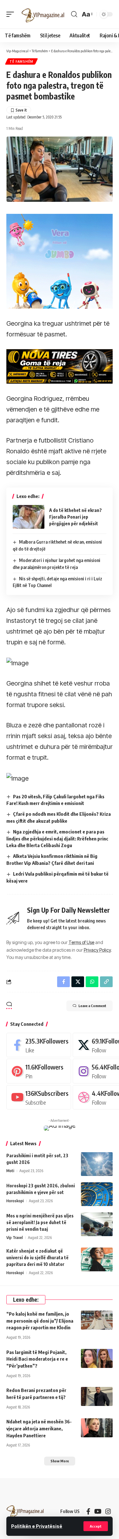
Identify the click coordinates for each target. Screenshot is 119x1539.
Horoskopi (15, 1200)
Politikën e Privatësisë (36, 1526)
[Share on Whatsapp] (92, 981)
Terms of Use (81, 942)
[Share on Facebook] (63, 981)
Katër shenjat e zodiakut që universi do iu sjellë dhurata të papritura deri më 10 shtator (37, 1257)
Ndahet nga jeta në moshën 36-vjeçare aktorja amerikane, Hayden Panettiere (39, 1428)
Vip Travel (14, 1237)
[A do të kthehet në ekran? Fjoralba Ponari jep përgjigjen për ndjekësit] (28, 517)
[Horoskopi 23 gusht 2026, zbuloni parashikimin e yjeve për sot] (97, 1194)
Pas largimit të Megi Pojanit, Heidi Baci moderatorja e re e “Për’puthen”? (37, 1359)
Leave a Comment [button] (92, 1006)
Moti (10, 1170)
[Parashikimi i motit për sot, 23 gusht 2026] (97, 1164)
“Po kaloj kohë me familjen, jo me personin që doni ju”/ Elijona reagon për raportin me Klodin (39, 1321)
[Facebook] (38, 1045)
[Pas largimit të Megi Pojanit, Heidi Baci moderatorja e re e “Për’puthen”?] (97, 1358)
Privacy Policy (97, 950)
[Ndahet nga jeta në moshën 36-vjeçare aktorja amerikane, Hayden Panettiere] (97, 1427)
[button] (95, 1526)
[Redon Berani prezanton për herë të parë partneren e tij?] (97, 1396)
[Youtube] (38, 1097)
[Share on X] (77, 981)
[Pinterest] (38, 1071)
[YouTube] (98, 1511)
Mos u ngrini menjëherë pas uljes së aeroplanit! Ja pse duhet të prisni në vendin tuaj (40, 1222)
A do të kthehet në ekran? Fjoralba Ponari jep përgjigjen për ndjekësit (75, 517)
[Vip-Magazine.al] (43, 14)
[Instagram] (108, 1511)
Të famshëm (21, 61)
